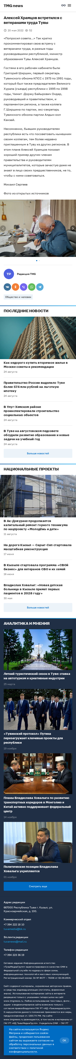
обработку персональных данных (30, 1044)
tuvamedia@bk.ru (15, 928)
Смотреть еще (38, 886)
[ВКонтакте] (7, 287)
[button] (36, 260)
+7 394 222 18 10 (14, 924)
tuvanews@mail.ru (15, 941)
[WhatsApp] (31, 287)
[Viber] (23, 287)
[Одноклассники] (15, 287)
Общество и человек (18, 296)
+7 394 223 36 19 (14, 954)
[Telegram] (40, 287)
